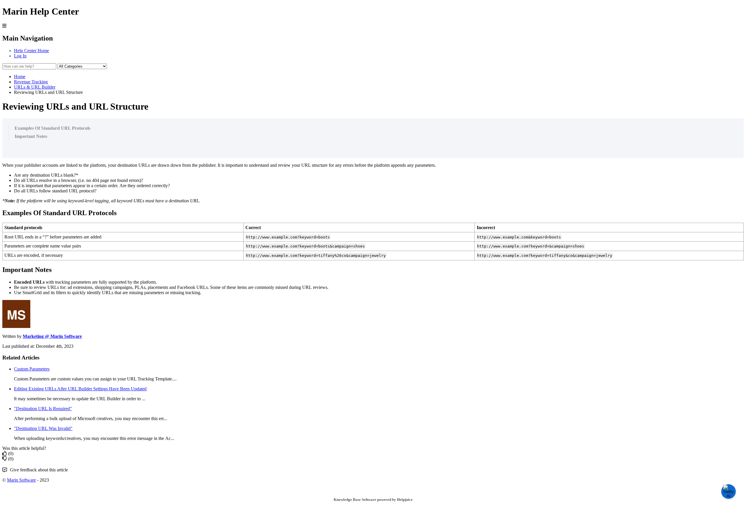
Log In (20, 55)
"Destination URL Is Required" (43, 408)
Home (19, 76)
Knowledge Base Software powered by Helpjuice (373, 499)
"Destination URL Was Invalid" (43, 428)
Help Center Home (31, 50)
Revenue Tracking (31, 81)
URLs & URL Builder (34, 87)
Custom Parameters (32, 368)
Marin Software (21, 480)
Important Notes (31, 136)
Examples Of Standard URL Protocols (52, 128)
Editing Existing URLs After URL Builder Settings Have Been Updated (80, 388)
